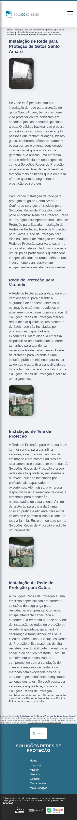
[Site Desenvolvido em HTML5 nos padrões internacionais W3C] (35, 810)
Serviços (35, 774)
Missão (34, 769)
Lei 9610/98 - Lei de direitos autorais (44, 722)
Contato (35, 778)
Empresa (35, 765)
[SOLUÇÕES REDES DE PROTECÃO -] (22, 23)
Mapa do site (38, 783)
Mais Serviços (38, 787)
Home (33, 760)
